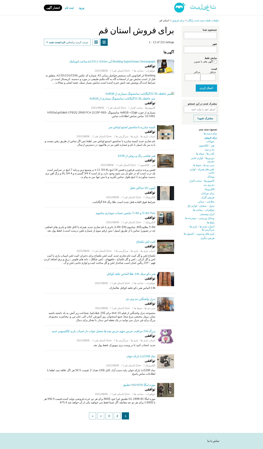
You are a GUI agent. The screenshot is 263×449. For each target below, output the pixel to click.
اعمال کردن (206, 88)
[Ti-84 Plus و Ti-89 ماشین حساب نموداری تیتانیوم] (165, 218)
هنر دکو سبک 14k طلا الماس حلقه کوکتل (131, 274)
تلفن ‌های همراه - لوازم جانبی (202, 171)
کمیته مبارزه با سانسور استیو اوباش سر (131, 127)
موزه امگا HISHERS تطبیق (139, 385)
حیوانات (210, 141)
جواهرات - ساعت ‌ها (203, 210)
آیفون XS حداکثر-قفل (142, 188)
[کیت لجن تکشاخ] (165, 247)
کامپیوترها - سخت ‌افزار (201, 181)
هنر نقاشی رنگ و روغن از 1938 (136, 156)
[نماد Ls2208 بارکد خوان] (165, 361)
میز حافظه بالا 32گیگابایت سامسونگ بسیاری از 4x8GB (122, 99)
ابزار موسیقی (207, 214)
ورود (81, 8)
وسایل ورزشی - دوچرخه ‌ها (199, 218)
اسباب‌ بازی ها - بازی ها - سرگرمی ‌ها (201, 228)
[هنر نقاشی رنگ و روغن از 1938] (165, 161)
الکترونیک (209, 189)
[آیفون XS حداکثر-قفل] (165, 193)
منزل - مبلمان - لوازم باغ (201, 206)
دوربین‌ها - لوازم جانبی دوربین (202, 159)
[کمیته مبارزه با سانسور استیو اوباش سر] (165, 132)
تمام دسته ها (210, 133)
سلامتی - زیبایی (206, 201)
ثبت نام (69, 8)
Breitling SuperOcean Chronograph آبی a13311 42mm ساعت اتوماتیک (112, 62)
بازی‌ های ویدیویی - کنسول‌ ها (199, 234)
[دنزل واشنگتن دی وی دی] (165, 304)
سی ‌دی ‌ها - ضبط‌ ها (203, 165)
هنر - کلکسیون (206, 145)
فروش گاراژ (207, 197)
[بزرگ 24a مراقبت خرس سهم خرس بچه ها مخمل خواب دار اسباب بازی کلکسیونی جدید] (165, 336)
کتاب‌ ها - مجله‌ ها (205, 154)
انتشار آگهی (53, 8)
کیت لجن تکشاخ (145, 242)
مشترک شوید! (205, 118)
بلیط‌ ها (210, 222)
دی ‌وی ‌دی (209, 185)
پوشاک (210, 176)
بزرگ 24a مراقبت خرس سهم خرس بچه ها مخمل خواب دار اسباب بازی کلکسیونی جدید (103, 331)
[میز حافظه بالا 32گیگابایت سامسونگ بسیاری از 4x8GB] (139, 94)
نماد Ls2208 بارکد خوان (140, 356)
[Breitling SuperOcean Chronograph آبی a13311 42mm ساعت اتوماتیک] (165, 67)
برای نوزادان (207, 193)
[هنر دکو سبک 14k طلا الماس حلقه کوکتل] (165, 279)
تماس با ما (213, 441)
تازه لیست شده (56, 42)
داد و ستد (209, 149)
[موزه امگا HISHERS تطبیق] (165, 390)
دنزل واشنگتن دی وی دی (140, 299)
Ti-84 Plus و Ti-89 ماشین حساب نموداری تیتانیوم (125, 213)
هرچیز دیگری (207, 238)
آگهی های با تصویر (203, 61)
